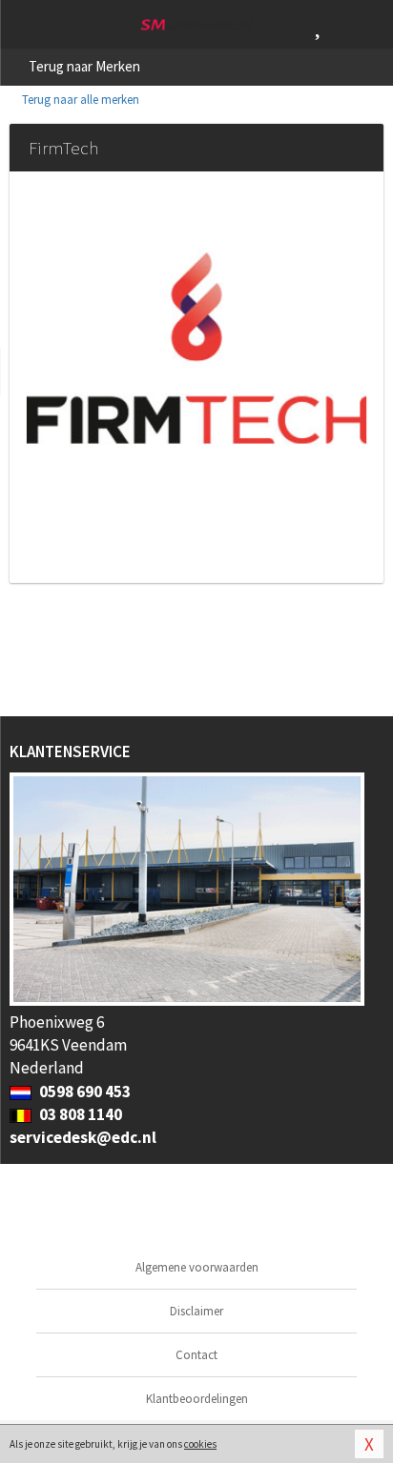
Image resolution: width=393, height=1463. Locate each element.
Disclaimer (196, 1311)
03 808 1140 (79, 1114)
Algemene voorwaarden (197, 1267)
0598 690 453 (83, 1091)
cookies (200, 1444)
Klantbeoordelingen (197, 1399)
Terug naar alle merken (79, 99)
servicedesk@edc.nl (83, 1137)
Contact (196, 1355)
